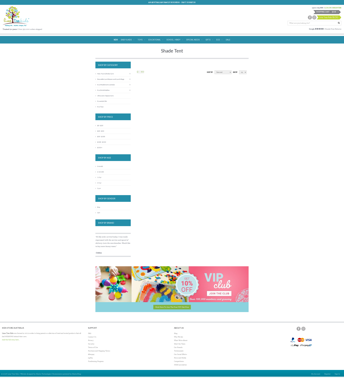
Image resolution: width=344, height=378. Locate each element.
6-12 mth (100, 172)
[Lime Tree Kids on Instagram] (303, 329)
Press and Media (180, 358)
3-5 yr (99, 183)
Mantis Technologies (43, 374)
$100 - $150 (101, 142)
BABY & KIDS (126, 40)
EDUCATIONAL (154, 40)
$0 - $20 (100, 125)
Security (91, 344)
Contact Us (92, 337)
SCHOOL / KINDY (173, 40)
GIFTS (208, 40)
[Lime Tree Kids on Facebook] (299, 329)
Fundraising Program (96, 361)
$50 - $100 (101, 136)
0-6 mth (100, 166)
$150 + (99, 148)
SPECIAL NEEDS (193, 40)
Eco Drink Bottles (103, 90)
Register (327, 374)
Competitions (179, 361)
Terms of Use (93, 347)
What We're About (180, 340)
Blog (175, 333)
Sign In (337, 374)
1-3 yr (99, 177)
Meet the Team (179, 344)
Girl (98, 213)
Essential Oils (102, 101)
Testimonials (178, 351)
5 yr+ (99, 188)
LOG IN (328, 8)
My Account (315, 374)
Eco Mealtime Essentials (106, 85)
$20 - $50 (100, 131)
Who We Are (178, 337)
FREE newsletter (180, 365)
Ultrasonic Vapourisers (105, 96)
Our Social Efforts (180, 354)
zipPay (90, 358)
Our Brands (178, 347)
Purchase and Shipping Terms (99, 351)
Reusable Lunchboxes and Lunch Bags (110, 79)
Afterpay (91, 354)
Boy (98, 207)
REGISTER (336, 8)
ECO (218, 40)
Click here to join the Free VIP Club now (172, 307)
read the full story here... (11, 340)
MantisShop (76, 374)
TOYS (140, 40)
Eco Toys (100, 107)
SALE (228, 40)
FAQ (89, 333)
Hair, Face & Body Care (105, 74)
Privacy (91, 340)
